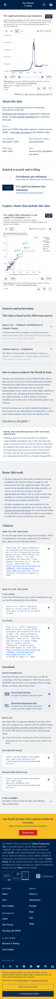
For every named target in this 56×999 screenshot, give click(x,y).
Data (4, 900)
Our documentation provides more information (23, 728)
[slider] (19, 77)
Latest (5, 919)
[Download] (38, 88)
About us (33, 894)
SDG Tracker (7, 925)
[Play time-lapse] (6, 77)
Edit (45, 31)
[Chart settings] (50, 229)
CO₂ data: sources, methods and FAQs (35, 94)
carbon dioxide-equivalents (23, 117)
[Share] (44, 88)
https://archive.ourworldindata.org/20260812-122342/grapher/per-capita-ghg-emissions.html (23, 568)
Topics (5, 894)
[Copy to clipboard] (45, 549)
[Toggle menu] (5, 4)
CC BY (6, 89)
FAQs (19, 868)
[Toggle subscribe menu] (51, 4)
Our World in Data (28, 4)
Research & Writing (11, 944)
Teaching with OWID (11, 931)
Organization (34, 900)
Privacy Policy (22, 980)
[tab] (6, 31)
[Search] (44, 4)
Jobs (31, 918)
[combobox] (44, 4)
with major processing (20, 132)
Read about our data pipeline (15, 421)
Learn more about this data (27, 83)
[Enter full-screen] (50, 88)
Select (39, 229)
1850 (12, 77)
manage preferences (39, 980)
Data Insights (8, 906)
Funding (32, 906)
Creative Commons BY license (18, 510)
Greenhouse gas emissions (13, 114)
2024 (49, 77)
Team (31, 912)
